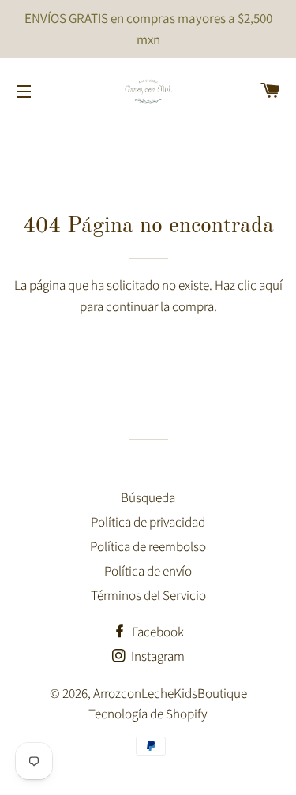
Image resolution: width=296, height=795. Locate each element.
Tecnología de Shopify (148, 713)
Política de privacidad (148, 522)
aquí (271, 285)
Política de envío (148, 570)
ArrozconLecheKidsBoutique (170, 693)
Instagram (157, 656)
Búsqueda (148, 497)
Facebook (156, 631)
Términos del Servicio (148, 595)
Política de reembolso (148, 546)
